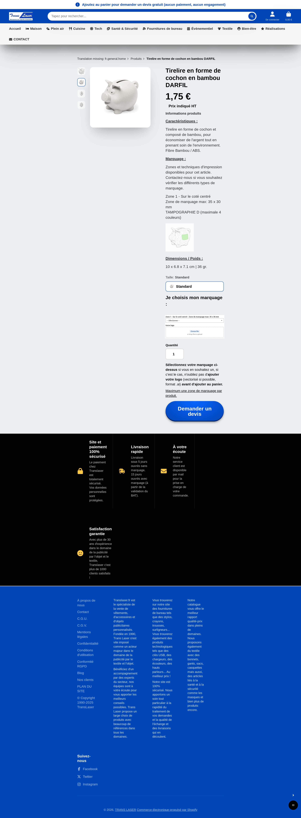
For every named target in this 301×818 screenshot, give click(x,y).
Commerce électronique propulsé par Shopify (167, 809)
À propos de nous (86, 603)
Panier (288, 16)
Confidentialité (87, 643)
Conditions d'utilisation (85, 652)
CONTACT (21, 39)
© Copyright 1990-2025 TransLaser (86, 702)
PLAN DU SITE (84, 689)
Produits (136, 58)
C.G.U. (82, 618)
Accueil (15, 28)
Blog (80, 673)
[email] (293, 805)
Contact (83, 612)
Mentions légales (84, 634)
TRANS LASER (125, 809)
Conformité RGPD (85, 664)
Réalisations (275, 28)
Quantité (172, 345)
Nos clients (85, 680)
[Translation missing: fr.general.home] (21, 16)
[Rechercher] (251, 16)
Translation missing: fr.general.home (101, 58)
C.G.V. (82, 625)
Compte (272, 16)
